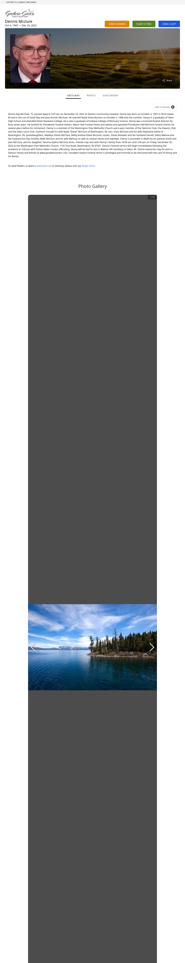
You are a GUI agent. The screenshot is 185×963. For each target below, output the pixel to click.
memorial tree (44, 165)
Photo (91, 95)
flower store (88, 165)
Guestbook (110, 95)
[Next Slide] (152, 647)
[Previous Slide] (33, 647)
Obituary (73, 95)
